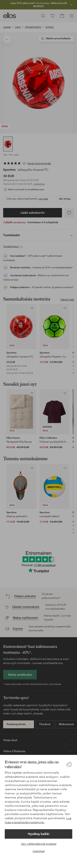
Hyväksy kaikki (38, 834)
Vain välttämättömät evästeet (38, 844)
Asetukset (39, 851)
